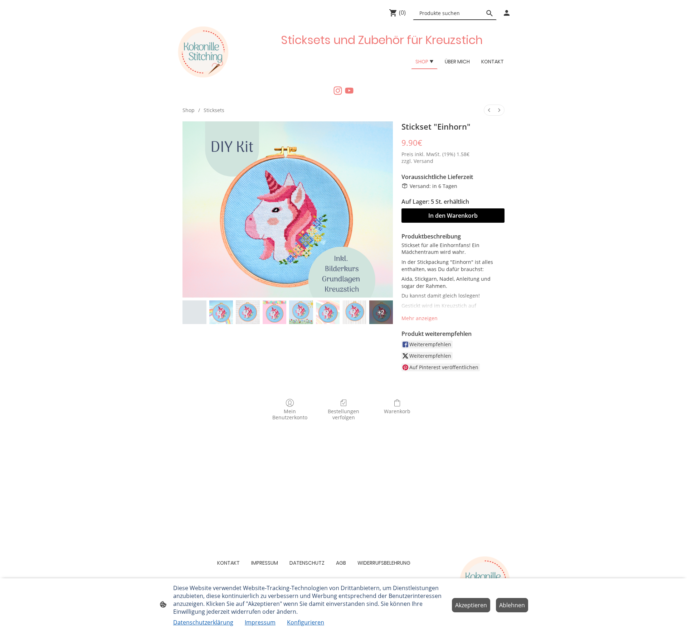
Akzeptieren (471, 605)
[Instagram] (337, 90)
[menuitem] (489, 110)
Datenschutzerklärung (203, 622)
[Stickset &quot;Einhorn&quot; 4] (301, 312)
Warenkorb (397, 411)
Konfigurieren (305, 622)
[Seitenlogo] (202, 52)
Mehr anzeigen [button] (419, 318)
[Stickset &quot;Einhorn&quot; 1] (221, 312)
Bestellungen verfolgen (343, 414)
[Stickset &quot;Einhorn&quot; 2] (248, 312)
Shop (188, 110)
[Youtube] (349, 90)
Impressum (260, 622)
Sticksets (214, 110)
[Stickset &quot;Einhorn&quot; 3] (275, 312)
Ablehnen (512, 605)
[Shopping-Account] (506, 13)
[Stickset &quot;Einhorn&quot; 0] (194, 312)
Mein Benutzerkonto (289, 414)
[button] (489, 13)
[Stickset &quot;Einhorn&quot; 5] (328, 312)
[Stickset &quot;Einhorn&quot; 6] (354, 312)
